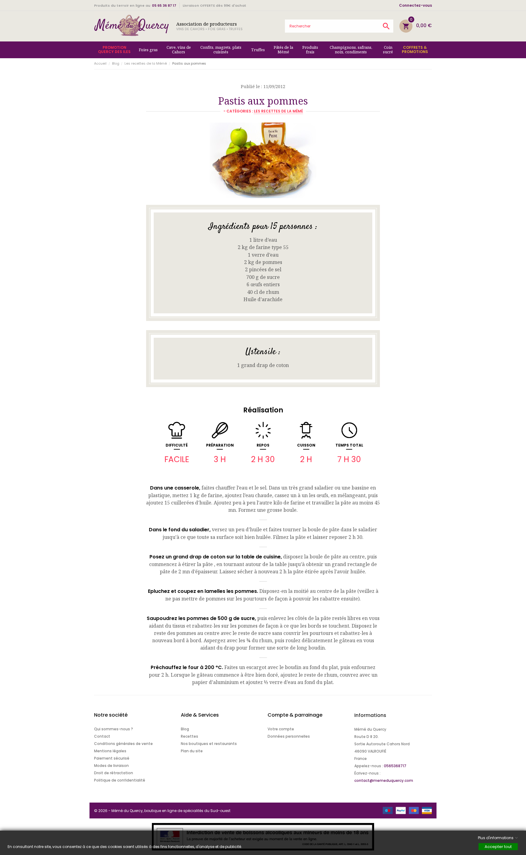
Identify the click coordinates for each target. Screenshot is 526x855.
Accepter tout (498, 847)
